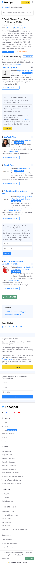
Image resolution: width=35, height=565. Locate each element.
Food (7, 7)
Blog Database (6, 455)
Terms (3, 441)
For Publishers (6, 494)
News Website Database (10, 473)
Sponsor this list (22, 51)
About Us (4, 423)
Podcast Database (7, 458)
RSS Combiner (6, 522)
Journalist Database (8, 465)
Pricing (26, 2)
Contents (19, 25)
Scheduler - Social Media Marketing (14, 529)
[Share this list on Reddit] (18, 28)
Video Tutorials (6, 540)
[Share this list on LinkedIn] (14, 28)
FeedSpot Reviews (7, 434)
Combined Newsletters (9, 515)
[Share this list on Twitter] (11, 28)
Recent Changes (7, 547)
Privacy (4, 437)
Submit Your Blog (8, 52)
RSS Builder (5, 526)
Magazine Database (8, 462)
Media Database (7, 501)
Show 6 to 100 (11, 297)
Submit (6, 253)
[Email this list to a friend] (21, 28)
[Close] (34, 549)
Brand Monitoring (7, 511)
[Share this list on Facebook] (8, 28)
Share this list (7, 323)
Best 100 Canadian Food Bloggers (15, 312)
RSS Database (6, 451)
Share (3, 27)
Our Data (4, 426)
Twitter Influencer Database (11, 480)
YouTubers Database (8, 469)
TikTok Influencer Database (11, 483)
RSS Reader (5, 497)
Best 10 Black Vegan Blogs (13, 314)
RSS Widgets (6, 519)
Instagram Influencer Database (12, 476)
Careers (8, 430)
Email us (8, 128)
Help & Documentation (9, 543)
